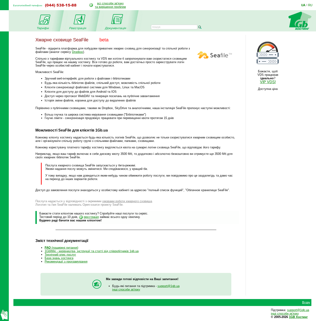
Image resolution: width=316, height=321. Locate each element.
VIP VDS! (268, 82)
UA (303, 5)
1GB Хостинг (298, 317)
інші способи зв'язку (126, 289)
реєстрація (91, 217)
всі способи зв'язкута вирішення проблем (110, 5)
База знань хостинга (59, 258)
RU (310, 5)
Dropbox (77, 52)
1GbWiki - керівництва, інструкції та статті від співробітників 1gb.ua (92, 251)
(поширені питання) (61, 247)
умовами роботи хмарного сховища (127, 201)
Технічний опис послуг (60, 254)
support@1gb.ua (169, 286)
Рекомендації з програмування (66, 261)
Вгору (306, 302)
